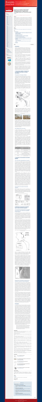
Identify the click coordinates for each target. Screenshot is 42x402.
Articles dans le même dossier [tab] (17, 382)
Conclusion (16, 42)
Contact (7, 54)
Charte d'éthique (8, 50)
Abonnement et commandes (9, 52)
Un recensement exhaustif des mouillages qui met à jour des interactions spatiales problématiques (22, 210)
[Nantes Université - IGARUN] (9, 57)
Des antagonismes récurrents (20, 128)
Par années (8, 14)
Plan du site (16, 400)
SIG (26, 29)
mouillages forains (24, 29)
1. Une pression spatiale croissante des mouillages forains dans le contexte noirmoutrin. (22, 72)
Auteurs (7, 13)
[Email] (33, 44)
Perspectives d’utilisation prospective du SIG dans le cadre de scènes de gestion (22, 281)
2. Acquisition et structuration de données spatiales (21, 35)
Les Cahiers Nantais (16, 397)
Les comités (8, 49)
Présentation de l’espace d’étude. (19, 34)
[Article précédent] (34, 397)
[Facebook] (31, 44)
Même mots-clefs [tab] (22, 382)
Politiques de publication (9, 55)
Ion (15, 13)
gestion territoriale (16, 29)
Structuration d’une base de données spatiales (20, 37)
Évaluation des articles (9, 51)
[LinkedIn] (32, 44)
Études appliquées (21, 384)
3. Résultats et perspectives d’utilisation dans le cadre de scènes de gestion (22, 207)
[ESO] (9, 63)
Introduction (16, 31)
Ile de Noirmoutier (29, 29)
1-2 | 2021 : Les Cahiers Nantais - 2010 (22, 397)
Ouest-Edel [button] (9, 9)
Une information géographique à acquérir (20, 36)
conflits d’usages (20, 29)
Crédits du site (21, 400)
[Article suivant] (35, 397)
